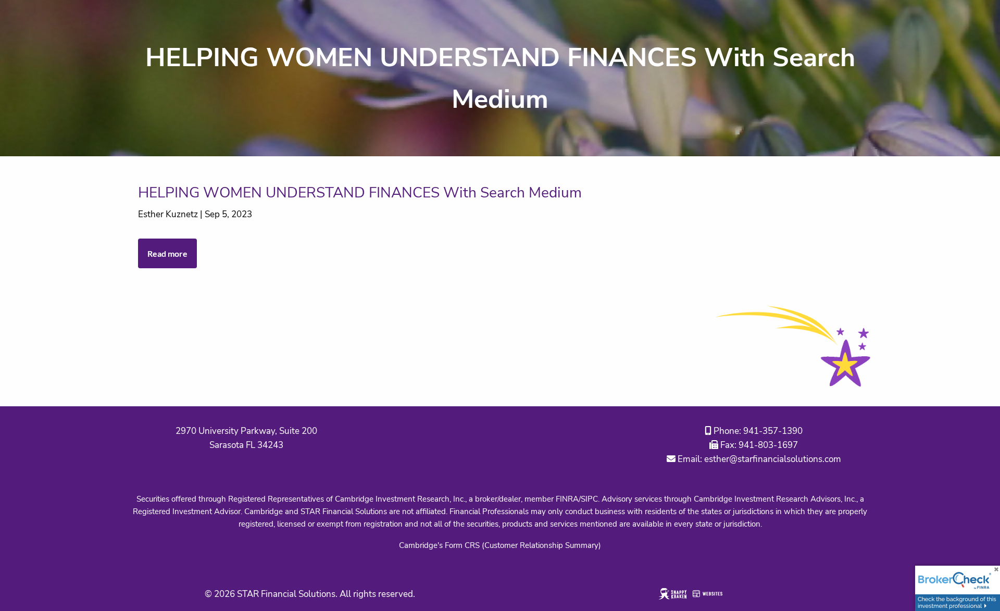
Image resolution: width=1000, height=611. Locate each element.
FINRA (567, 499)
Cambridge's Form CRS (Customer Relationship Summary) (500, 545)
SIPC (589, 499)
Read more (167, 253)
